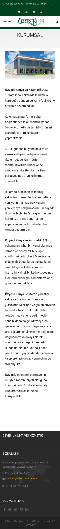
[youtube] (26, 12)
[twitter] (19, 12)
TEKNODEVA (30, 525)
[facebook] (51, 5)
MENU (5, 22)
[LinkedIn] (40, 12)
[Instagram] (33, 12)
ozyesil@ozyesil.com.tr (24, 478)
